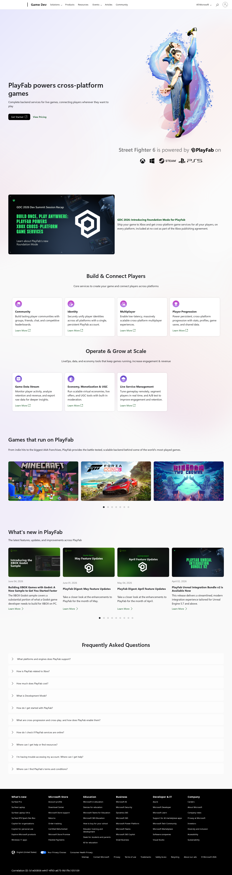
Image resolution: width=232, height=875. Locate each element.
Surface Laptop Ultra (21, 812)
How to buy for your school (95, 823)
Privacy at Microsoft (196, 818)
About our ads (190, 857)
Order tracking (55, 823)
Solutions (55, 4)
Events (96, 4)
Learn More (21, 330)
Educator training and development (93, 830)
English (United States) (26, 852)
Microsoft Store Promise (59, 834)
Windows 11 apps (19, 839)
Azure (155, 801)
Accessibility (193, 834)
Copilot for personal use (22, 829)
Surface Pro (17, 801)
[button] (104, 507)
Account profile (55, 801)
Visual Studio (158, 839)
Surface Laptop (18, 807)
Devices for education (92, 807)
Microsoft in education (93, 801)
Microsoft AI (121, 801)
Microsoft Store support (59, 812)
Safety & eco (161, 857)
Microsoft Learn (160, 812)
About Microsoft (195, 807)
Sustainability (194, 839)
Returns (51, 818)
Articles (108, 4)
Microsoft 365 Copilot (125, 834)
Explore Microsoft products (24, 834)
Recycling (175, 857)
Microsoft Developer (162, 807)
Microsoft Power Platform (127, 823)
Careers (191, 801)
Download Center (56, 807)
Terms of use (130, 857)
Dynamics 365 (122, 812)
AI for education (90, 842)
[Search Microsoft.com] (217, 4)
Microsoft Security (124, 807)
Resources (83, 4)
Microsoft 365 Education (94, 818)
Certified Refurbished (57, 829)
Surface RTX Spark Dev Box (23, 818)
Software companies (162, 834)
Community (122, 4)
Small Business (122, 839)
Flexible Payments (56, 839)
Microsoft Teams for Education (96, 812)
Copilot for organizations (23, 823)
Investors (192, 823)
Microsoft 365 (122, 818)
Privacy (117, 857)
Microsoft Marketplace (163, 829)
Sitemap (85, 857)
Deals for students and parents (97, 837)
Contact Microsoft (101, 857)
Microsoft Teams (123, 829)
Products (69, 4)
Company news (194, 812)
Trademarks (146, 857)
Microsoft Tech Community (165, 823)
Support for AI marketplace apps (167, 818)
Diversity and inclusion (198, 829)
